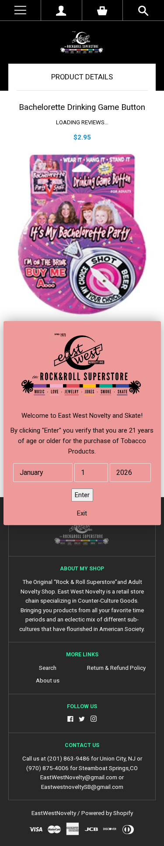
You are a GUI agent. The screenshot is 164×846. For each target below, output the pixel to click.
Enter (82, 495)
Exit (82, 513)
